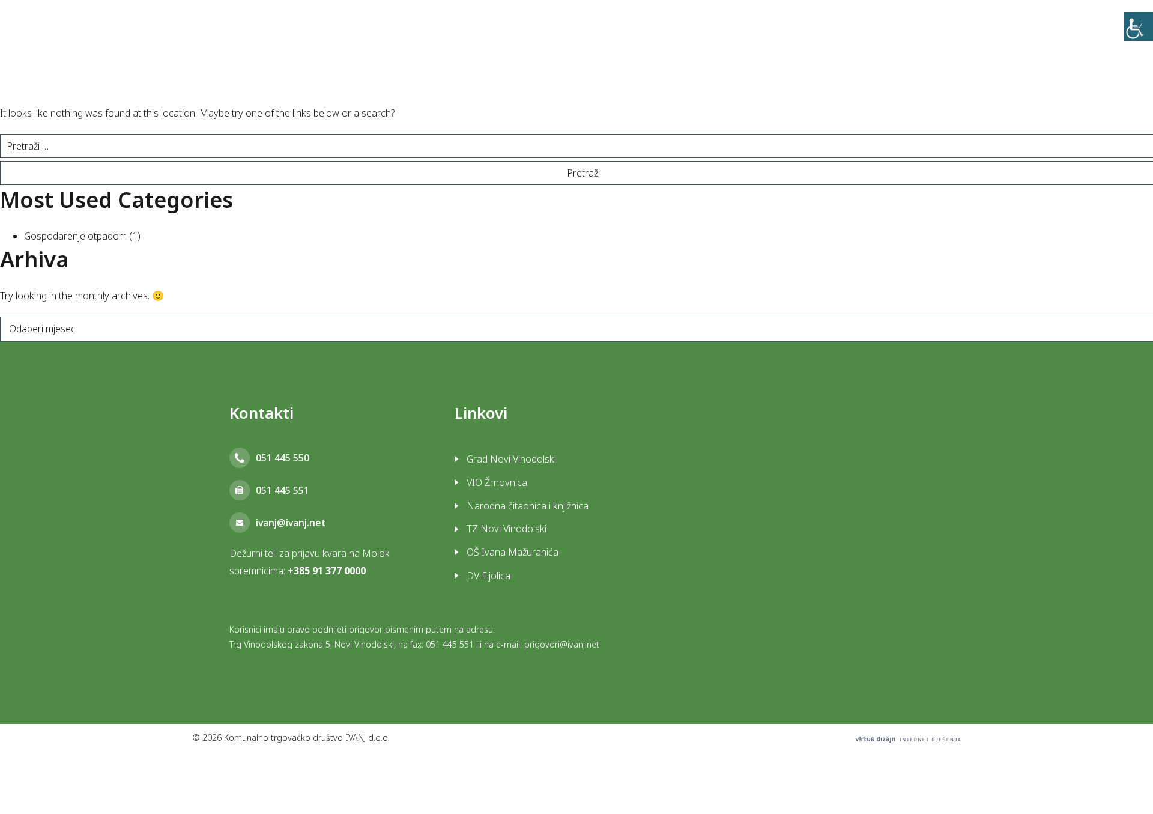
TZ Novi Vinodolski (506, 528)
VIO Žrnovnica (497, 482)
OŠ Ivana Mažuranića (512, 552)
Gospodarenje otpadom (75, 236)
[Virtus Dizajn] (908, 739)
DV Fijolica (488, 575)
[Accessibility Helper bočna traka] (1138, 26)
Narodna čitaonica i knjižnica (528, 505)
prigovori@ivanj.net (561, 644)
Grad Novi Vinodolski (511, 459)
